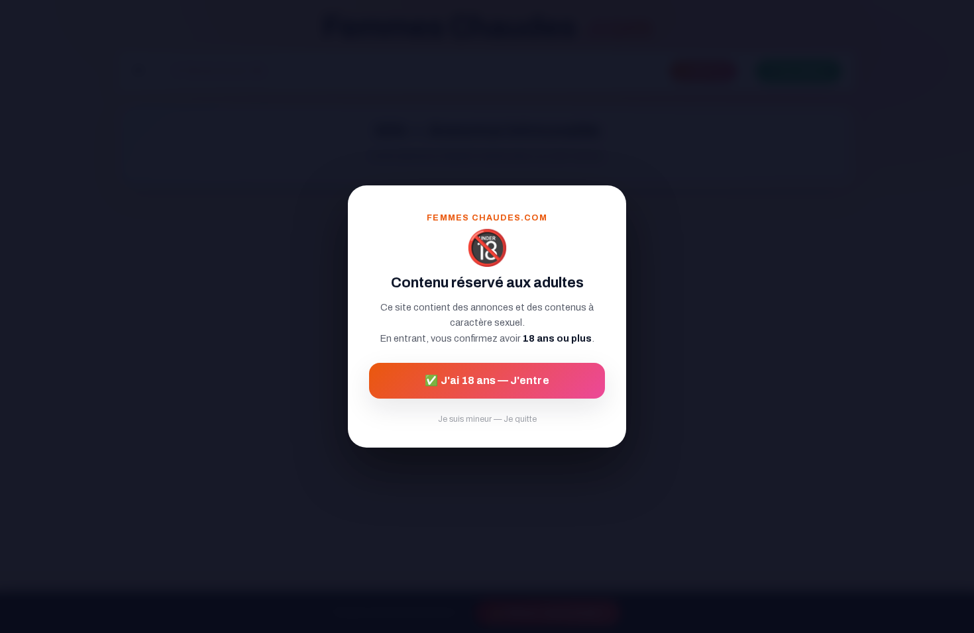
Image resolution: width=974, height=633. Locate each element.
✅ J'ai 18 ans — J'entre (487, 380)
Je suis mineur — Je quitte (487, 419)
